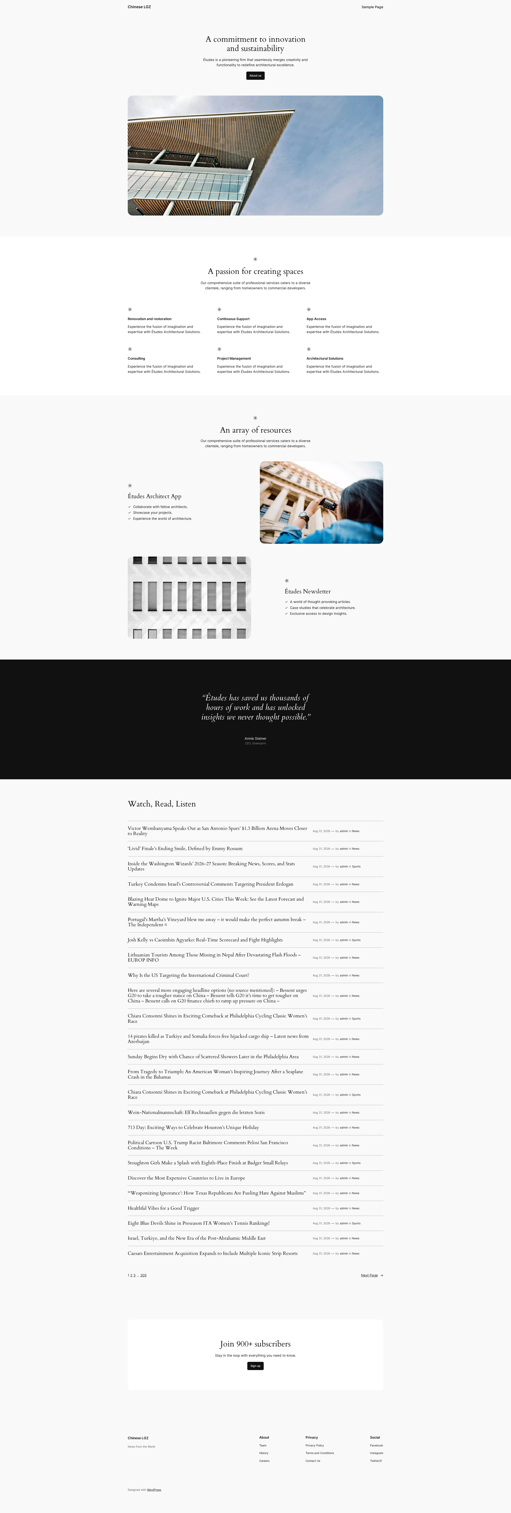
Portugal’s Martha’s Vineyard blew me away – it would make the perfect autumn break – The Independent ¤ (217, 922)
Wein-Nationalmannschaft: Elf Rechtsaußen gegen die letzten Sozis (196, 1112)
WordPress (154, 1489)
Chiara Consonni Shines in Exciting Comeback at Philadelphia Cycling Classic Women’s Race (217, 1018)
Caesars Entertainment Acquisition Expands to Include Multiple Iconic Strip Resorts (213, 1253)
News (355, 831)
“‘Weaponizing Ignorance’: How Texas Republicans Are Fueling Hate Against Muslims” (217, 1193)
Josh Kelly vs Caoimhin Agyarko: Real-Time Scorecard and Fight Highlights (205, 940)
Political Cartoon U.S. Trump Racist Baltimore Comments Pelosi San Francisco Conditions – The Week (208, 1145)
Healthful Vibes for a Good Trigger (163, 1208)
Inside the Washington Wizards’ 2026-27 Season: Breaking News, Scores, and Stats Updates (211, 866)
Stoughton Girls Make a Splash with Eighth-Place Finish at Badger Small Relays (208, 1163)
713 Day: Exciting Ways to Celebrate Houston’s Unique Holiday (193, 1127)
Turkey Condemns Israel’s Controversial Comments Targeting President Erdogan (210, 884)
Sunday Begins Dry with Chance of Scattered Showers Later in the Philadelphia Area (213, 1056)
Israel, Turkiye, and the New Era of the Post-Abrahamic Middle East (197, 1238)
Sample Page (372, 7)
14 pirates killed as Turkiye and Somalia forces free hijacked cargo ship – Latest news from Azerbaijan (218, 1039)
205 (143, 1275)
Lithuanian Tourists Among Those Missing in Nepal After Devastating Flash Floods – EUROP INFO (214, 957)
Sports (356, 866)
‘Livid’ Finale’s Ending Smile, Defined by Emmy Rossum (185, 848)
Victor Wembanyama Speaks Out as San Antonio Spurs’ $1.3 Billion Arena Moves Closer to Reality (217, 831)
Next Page (372, 1275)
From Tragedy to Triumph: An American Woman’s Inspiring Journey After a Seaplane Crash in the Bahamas (215, 1074)
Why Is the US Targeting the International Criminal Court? (188, 975)
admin (344, 831)
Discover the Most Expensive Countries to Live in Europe (186, 1178)
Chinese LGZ (139, 6)
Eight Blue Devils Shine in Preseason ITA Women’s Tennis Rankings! (199, 1223)
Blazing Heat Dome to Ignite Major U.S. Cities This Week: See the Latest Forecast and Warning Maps (216, 902)
